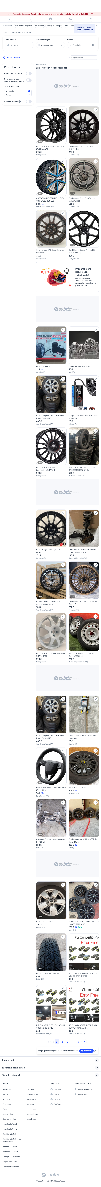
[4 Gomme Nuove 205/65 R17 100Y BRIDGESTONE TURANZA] (84, 452)
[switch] (29, 73)
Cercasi (9, 95)
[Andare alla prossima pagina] (84, 1041)
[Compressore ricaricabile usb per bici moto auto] (84, 400)
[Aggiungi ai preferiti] (63, 110)
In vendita (10, 91)
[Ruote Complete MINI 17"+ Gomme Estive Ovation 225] (51, 400)
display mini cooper (54, 25)
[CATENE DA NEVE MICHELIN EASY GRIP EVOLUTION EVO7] (51, 183)
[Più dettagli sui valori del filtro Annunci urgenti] (19, 101)
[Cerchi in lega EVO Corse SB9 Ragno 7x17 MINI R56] (51, 638)
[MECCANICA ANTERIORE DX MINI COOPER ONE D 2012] (84, 534)
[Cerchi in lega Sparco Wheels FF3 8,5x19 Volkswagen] (84, 235)
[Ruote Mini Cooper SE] (84, 772)
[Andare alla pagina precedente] (51, 1041)
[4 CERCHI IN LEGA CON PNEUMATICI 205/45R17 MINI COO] (84, 906)
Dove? (70, 39)
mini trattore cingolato (23, 25)
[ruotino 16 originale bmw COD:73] (51, 958)
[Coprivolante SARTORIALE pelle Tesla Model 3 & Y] (51, 772)
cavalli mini (39, 25)
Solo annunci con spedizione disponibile (14, 80)
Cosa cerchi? (10, 39)
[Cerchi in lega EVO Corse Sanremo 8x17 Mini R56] (84, 131)
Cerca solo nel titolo (13, 73)
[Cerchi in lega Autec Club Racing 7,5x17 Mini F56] (84, 183)
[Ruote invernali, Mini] (51, 906)
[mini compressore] (51, 349)
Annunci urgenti (11, 101)
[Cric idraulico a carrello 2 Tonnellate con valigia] (84, 720)
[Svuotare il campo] (30, 45)
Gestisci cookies (9, 1119)
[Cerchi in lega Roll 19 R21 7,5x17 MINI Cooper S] (84, 586)
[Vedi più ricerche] (96, 26)
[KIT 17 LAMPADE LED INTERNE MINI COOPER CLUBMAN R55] (84, 1010)
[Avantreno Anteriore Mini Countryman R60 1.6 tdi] (51, 824)
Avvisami (88, 1051)
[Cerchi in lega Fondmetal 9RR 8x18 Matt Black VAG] (51, 131)
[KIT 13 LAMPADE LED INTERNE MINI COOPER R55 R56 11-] (51, 1010)
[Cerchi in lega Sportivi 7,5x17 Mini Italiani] (51, 534)
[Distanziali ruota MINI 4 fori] (84, 349)
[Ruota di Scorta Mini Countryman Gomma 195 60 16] (84, 638)
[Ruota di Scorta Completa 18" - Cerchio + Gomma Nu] (51, 586)
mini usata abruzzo (72, 25)
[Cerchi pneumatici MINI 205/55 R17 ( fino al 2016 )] (84, 824)
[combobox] (19, 45)
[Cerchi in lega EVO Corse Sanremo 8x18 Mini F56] (51, 235)
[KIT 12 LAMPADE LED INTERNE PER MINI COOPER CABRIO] (84, 958)
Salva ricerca (13, 57)
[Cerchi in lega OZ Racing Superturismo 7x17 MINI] (51, 452)
